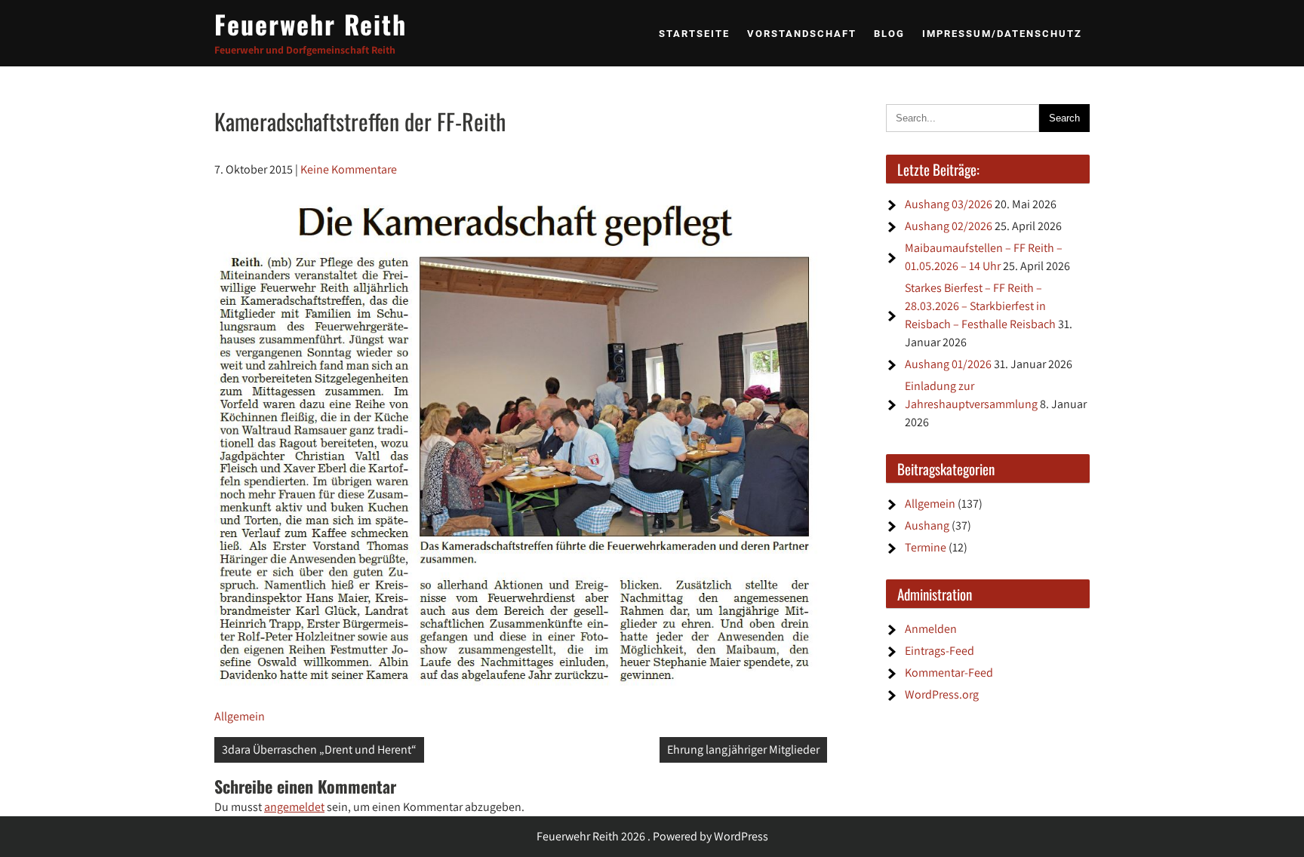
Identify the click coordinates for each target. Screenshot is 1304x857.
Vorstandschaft (802, 33)
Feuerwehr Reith (310, 24)
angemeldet (294, 807)
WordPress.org (942, 694)
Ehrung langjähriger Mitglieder (743, 749)
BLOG (889, 33)
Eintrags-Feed (939, 651)
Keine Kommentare (348, 169)
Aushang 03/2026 (948, 204)
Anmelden (931, 629)
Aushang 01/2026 (948, 364)
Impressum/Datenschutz (1002, 33)
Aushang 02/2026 (948, 226)
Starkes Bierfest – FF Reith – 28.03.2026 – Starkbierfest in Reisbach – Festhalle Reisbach (980, 306)
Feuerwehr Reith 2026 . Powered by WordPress (652, 836)
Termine (925, 547)
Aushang (927, 525)
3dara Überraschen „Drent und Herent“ (319, 749)
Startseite (694, 33)
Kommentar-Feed (949, 672)
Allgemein (239, 716)
